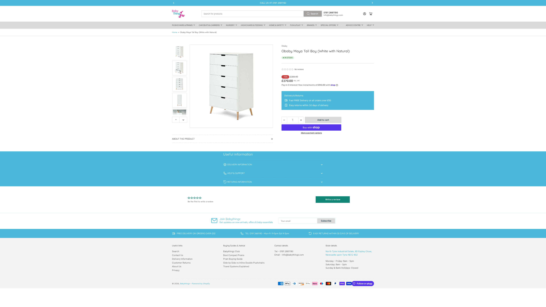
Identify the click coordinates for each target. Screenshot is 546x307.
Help (369, 25)
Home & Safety (276, 25)
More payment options (311, 133)
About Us (176, 266)
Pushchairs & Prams (182, 25)
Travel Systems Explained (236, 266)
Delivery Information (182, 259)
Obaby (284, 46)
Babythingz (185, 283)
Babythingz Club (231, 251)
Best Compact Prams (233, 255)
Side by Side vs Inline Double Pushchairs (243, 262)
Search (314, 13)
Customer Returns (181, 262)
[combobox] (261, 13)
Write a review (332, 199)
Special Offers (328, 25)
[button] (288, 69)
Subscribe (326, 220)
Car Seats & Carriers (209, 25)
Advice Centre (353, 25)
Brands (310, 25)
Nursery (230, 25)
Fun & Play (295, 25)
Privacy (175, 270)
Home (174, 32)
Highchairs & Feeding (252, 25)
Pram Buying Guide (233, 259)
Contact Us (177, 255)
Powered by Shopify (201, 283)
